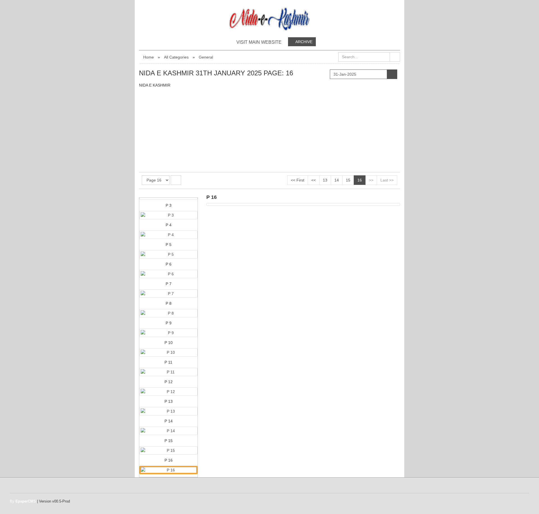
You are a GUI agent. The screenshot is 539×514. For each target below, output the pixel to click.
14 (336, 180)
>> (371, 180)
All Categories (176, 57)
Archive (303, 41)
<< (313, 180)
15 (348, 180)
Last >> (387, 180)
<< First (297, 180)
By (23, 501)
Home (148, 57)
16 (359, 180)
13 (325, 180)
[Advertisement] (269, 130)
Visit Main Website (259, 42)
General (206, 57)
